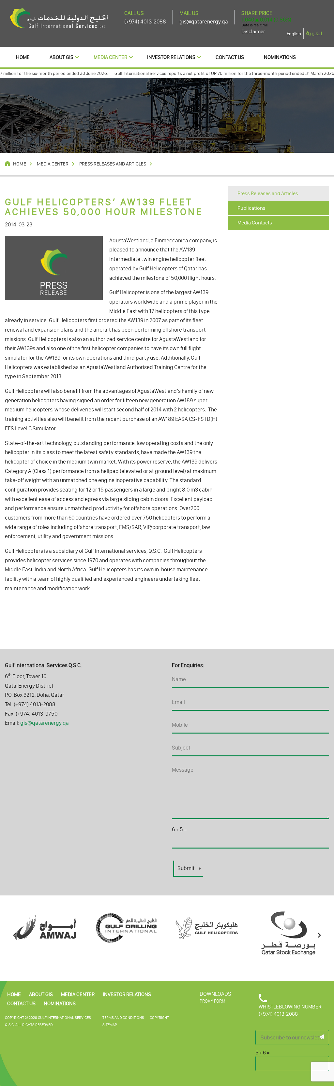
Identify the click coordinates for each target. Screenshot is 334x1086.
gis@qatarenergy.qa (203, 21)
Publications (251, 208)
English (294, 33)
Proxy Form (212, 1001)
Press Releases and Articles (267, 193)
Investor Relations (171, 57)
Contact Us (230, 57)
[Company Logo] (59, 17)
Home (23, 57)
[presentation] (14, 935)
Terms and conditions (123, 1017)
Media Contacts (254, 223)
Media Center (110, 57)
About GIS (61, 57)
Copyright (159, 1017)
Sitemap (109, 1024)
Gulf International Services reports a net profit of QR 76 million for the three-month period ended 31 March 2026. (211, 73)
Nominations (280, 57)
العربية (314, 33)
